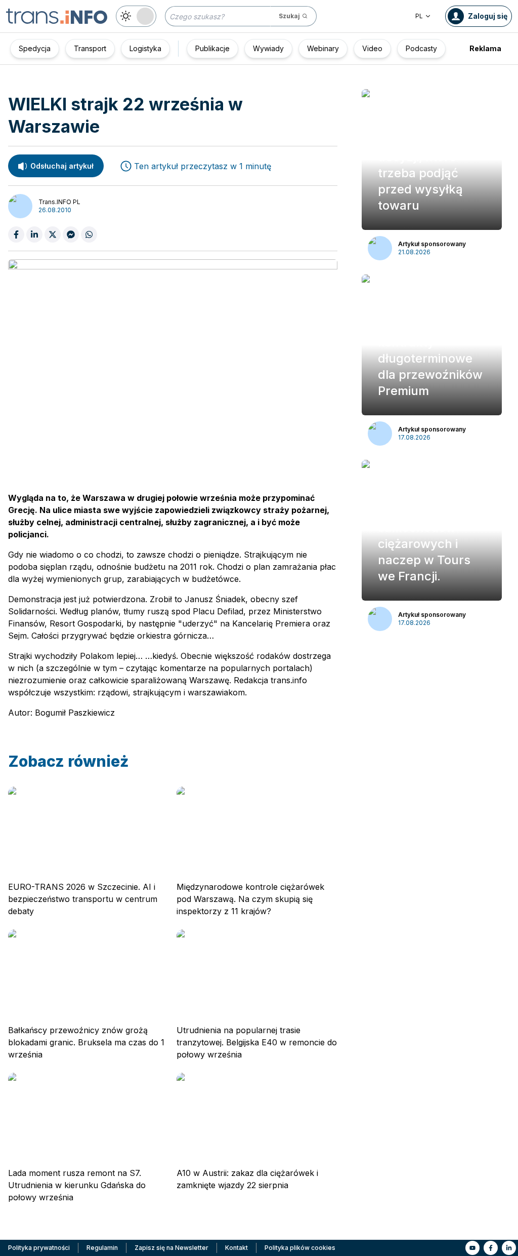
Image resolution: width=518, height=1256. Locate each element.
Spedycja (35, 48)
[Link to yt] (472, 1248)
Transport (90, 48)
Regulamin (102, 1247)
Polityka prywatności (39, 1247)
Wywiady (268, 48)
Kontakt (236, 1247)
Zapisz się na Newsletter (171, 1247)
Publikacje (212, 48)
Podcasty (421, 48)
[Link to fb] (491, 1248)
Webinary (323, 48)
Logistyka (145, 48)
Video (372, 48)
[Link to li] (509, 1248)
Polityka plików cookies (300, 1247)
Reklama (485, 48)
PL (419, 16)
